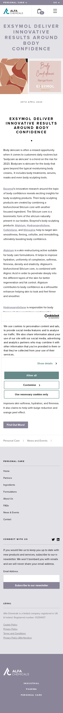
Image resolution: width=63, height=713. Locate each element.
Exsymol (8, 188)
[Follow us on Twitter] (53, 539)
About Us (8, 498)
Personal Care (11, 440)
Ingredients (9, 484)
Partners (7, 478)
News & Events (11, 512)
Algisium (20, 225)
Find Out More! (16, 425)
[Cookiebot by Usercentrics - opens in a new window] (45, 316)
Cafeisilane (10, 230)
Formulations (10, 491)
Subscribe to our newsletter (31, 585)
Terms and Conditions (14, 633)
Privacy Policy (10, 629)
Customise (29, 385)
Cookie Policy (10, 624)
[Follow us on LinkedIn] (58, 539)
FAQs (6, 505)
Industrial (31, 683)
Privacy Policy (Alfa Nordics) (17, 637)
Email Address (10, 571)
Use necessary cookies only (31, 394)
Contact (7, 519)
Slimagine (29, 230)
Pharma (31, 689)
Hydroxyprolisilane (38, 225)
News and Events (37, 440)
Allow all (31, 375)
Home (6, 471)
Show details (45, 363)
